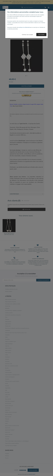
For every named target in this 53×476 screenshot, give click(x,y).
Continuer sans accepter (27, 34)
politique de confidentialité (24, 27)
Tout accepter (41, 34)
